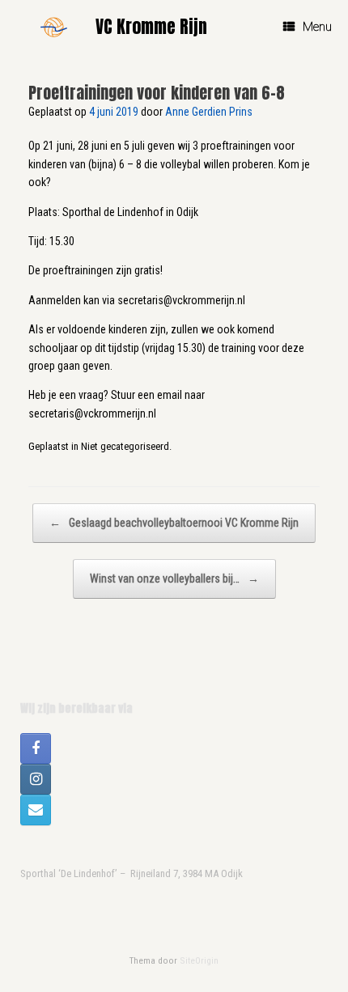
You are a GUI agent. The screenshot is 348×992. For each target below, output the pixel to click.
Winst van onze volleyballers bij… (174, 578)
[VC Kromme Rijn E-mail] (35, 810)
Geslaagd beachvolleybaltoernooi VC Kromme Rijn (174, 522)
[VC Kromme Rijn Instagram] (35, 779)
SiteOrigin (199, 960)
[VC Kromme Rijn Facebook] (35, 748)
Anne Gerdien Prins (209, 111)
